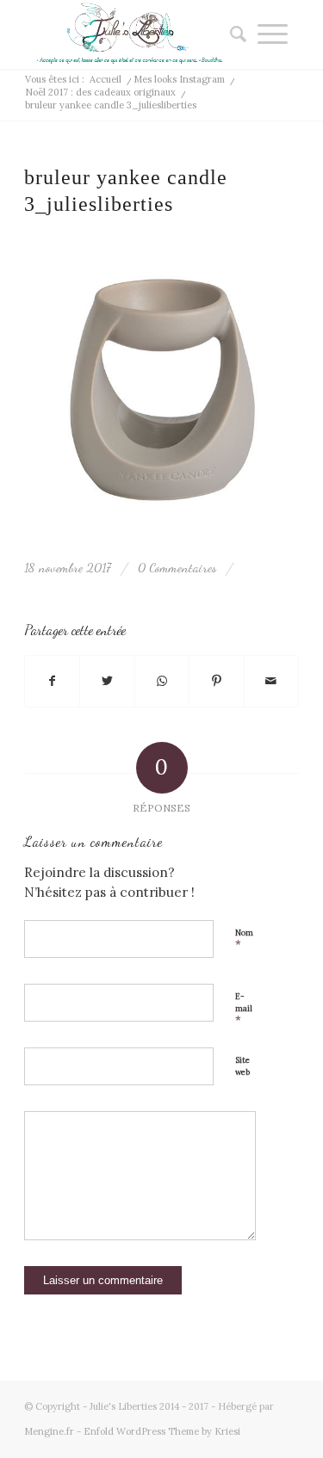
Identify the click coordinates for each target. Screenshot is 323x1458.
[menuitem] (232, 34)
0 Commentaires (177, 567)
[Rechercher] (232, 34)
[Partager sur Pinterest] (216, 681)
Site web (242, 1066)
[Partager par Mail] (271, 681)
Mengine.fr (49, 1431)
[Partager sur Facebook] (52, 681)
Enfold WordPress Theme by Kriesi (162, 1431)
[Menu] (272, 34)
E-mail (243, 1010)
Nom (244, 940)
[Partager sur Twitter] (107, 681)
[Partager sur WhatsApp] (162, 681)
